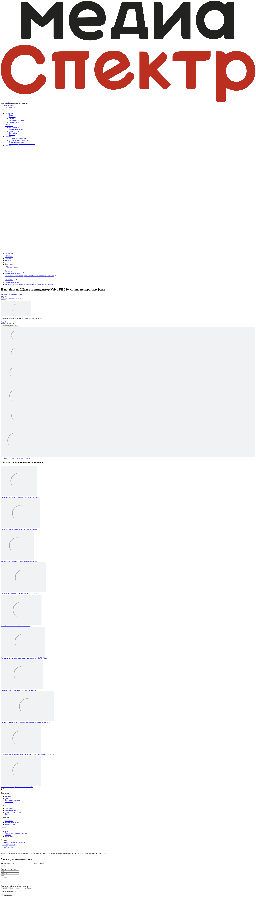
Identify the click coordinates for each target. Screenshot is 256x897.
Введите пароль (39, 863)
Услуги (7, 124)
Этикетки (20, 294)
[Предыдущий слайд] (2, 789)
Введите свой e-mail (8, 863)
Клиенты (12, 118)
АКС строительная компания (11, 298)
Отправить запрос (7, 895)
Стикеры (13, 294)
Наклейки (5, 294)
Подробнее (4, 322)
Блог (6, 831)
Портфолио (9, 126)
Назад (4, 458)
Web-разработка (10, 810)
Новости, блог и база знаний (18, 138)
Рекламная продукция (16, 129)
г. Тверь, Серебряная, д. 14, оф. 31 (14, 842)
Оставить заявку (12, 267)
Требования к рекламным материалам (22, 144)
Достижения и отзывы (16, 120)
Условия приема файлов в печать (20, 140)
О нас (11, 115)
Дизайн (7, 814)
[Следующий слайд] (3, 789)
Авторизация (9, 836)
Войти (3, 866)
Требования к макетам (16, 142)
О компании (9, 113)
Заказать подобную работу (10, 325)
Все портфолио (14, 127)
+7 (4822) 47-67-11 (8, 107)
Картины (12, 135)
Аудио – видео (14, 131)
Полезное (8, 136)
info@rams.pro (8, 105)
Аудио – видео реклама (13, 812)
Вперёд (26, 458)
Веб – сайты (13, 133)
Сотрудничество (14, 122)
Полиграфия (9, 808)
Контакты (8, 145)
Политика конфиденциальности (16, 833)
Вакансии (12, 117)
